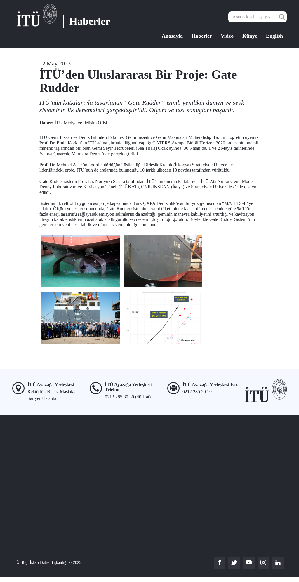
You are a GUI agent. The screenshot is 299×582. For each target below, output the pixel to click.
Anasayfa (172, 36)
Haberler (202, 36)
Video (227, 36)
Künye (249, 36)
